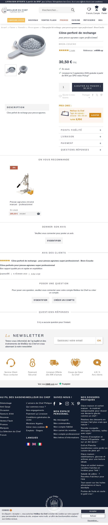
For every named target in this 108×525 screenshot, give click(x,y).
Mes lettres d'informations (66, 437)
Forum (3, 435)
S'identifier (54, 241)
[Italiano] (40, 444)
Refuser (93, 516)
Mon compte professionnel (67, 434)
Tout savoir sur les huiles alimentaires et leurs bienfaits (93, 485)
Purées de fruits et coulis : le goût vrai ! (94, 492)
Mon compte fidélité (63, 427)
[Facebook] (56, 403)
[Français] (28, 444)
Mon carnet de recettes (65, 430)
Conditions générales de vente (38, 418)
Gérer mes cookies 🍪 (37, 427)
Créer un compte (64, 300)
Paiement (30, 414)
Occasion (4, 410)
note (72, 50)
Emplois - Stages (34, 430)
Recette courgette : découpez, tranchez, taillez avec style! (94, 430)
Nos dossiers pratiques (90, 398)
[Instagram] (67, 403)
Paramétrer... (93, 521)
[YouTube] (61, 403)
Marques (4, 428)
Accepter (93, 511)
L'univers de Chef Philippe (39, 403)
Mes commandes (62, 423)
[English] (34, 444)
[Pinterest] (79, 403)
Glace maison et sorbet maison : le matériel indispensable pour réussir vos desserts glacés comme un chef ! (94, 411)
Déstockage (6, 403)
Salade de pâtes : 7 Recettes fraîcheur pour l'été (92, 476)
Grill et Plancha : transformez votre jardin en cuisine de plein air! (94, 448)
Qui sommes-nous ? (36, 407)
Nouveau (4, 417)
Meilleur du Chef (38, 397)
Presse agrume (33, 27)
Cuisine (12, 27)
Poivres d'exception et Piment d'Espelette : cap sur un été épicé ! (93, 439)
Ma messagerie (61, 420)
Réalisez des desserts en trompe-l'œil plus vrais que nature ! (94, 422)
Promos (4, 424)
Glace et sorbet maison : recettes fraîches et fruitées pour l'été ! (93, 467)
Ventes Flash (6, 421)
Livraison (43, 414)
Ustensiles (21, 27)
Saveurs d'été (7, 414)
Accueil (4, 27)
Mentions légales (34, 423)
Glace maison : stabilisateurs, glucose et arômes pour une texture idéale (93, 458)
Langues (32, 437)
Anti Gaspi (5, 407)
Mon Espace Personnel (62, 412)
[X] (73, 403)
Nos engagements (35, 410)
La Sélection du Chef (10, 431)
